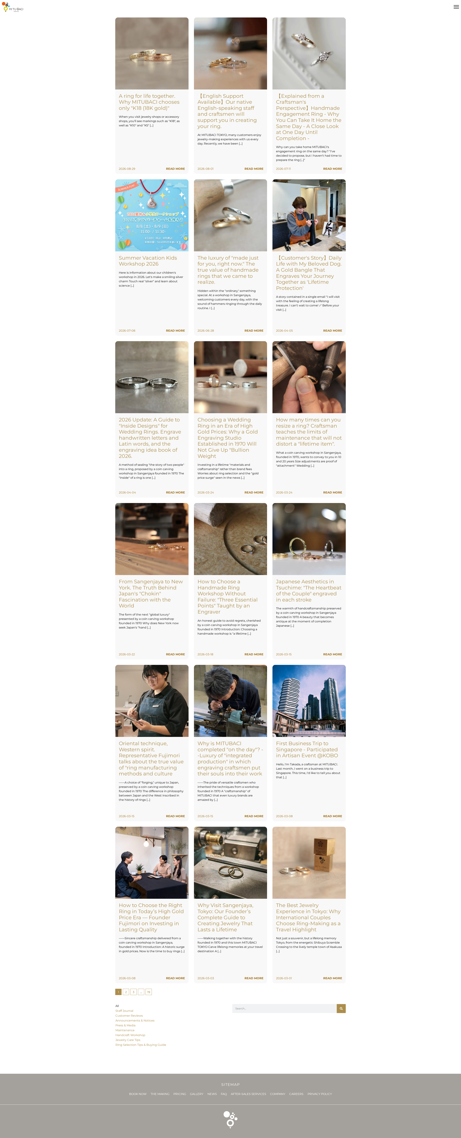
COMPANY (277, 1094)
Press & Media (125, 1025)
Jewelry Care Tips (127, 1040)
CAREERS (296, 1094)
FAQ (224, 1094)
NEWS (212, 1094)
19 (149, 991)
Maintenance (125, 1030)
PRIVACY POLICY (320, 1094)
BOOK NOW (138, 1094)
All (117, 1006)
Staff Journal (124, 1011)
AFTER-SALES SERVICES (248, 1094)
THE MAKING (160, 1094)
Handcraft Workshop (130, 1035)
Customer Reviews (129, 1015)
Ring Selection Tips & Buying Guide (140, 1045)
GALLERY (196, 1094)
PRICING (179, 1094)
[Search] (341, 1008)
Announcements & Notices (135, 1020)
